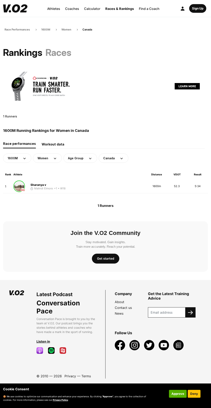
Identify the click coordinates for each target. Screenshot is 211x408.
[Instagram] (135, 345)
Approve (177, 394)
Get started (105, 258)
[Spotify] (53, 350)
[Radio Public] (64, 350)
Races (58, 52)
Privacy (70, 376)
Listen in (43, 341)
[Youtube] (164, 345)
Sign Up (197, 8)
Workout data (53, 144)
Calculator (92, 9)
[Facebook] (120, 345)
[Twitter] (149, 345)
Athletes (53, 9)
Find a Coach (149, 9)
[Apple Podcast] (41, 350)
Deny (194, 394)
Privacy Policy (60, 400)
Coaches (72, 9)
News (119, 313)
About (119, 302)
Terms (86, 376)
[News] (178, 345)
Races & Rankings (119, 9)
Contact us (123, 308)
